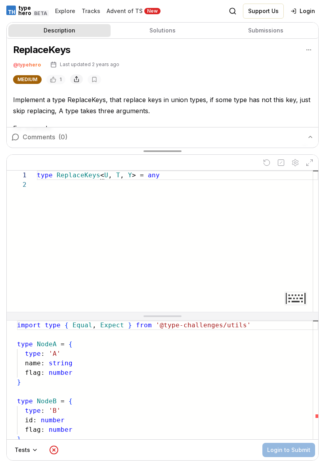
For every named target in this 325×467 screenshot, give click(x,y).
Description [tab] (59, 30)
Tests (22, 449)
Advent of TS (125, 11)
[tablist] (162, 31)
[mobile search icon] (233, 11)
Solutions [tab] (162, 30)
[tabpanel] (162, 92)
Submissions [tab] (265, 30)
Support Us (263, 11)
